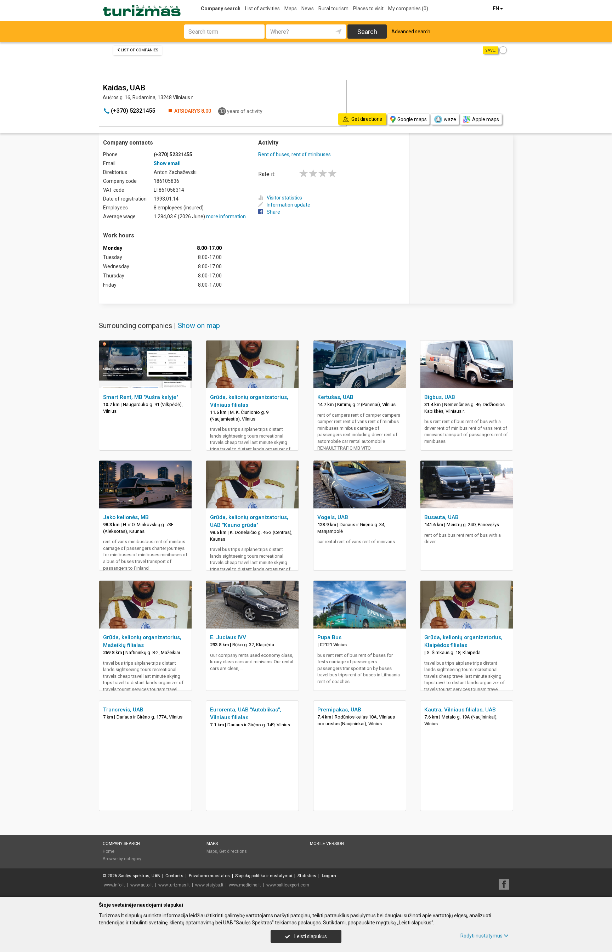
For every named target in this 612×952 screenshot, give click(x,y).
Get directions (233, 851)
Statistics (307, 875)
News (307, 8)
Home (108, 851)
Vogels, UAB (332, 517)
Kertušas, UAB (335, 397)
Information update (288, 205)
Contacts (174, 875)
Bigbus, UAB (439, 397)
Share (273, 212)
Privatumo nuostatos (209, 875)
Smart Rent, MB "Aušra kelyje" (140, 397)
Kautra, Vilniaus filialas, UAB (460, 709)
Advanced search (410, 31)
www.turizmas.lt (174, 885)
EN (496, 8)
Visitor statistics (284, 198)
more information (226, 216)
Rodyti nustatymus (481, 936)
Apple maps (485, 119)
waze (450, 119)
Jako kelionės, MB (126, 517)
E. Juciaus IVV (228, 637)
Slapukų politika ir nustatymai (263, 875)
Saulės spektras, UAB (139, 875)
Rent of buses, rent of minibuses (294, 154)
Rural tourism (333, 8)
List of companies (139, 50)
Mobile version (327, 843)
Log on (329, 875)
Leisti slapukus (310, 936)
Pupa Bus (329, 637)
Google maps (412, 119)
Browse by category (122, 858)
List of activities (262, 8)
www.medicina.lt (245, 885)
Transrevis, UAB (123, 709)
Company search (220, 8)
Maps (290, 8)
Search (367, 31)
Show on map (199, 325)
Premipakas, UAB (339, 709)
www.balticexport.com (287, 885)
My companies (408, 8)
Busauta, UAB (441, 517)
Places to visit (368, 8)
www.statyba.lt (209, 885)
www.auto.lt (141, 885)
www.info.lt (114, 885)
